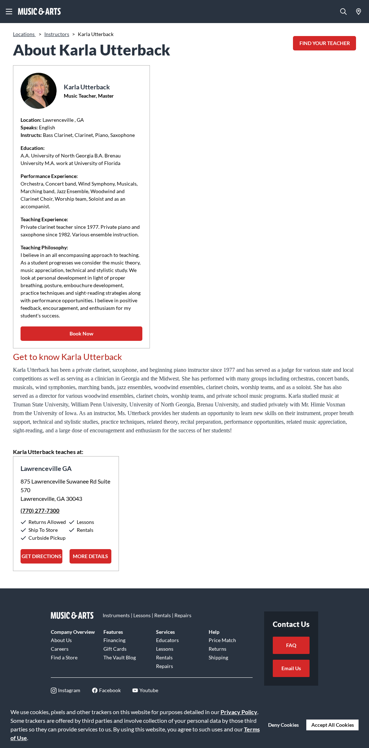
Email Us (291, 668)
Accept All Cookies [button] (332, 725)
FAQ (291, 645)
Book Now (81, 333)
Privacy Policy (239, 711)
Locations (24, 34)
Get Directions (42, 556)
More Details (90, 556)
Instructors (56, 34)
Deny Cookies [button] (283, 725)
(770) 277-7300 (40, 510)
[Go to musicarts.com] (39, 11)
